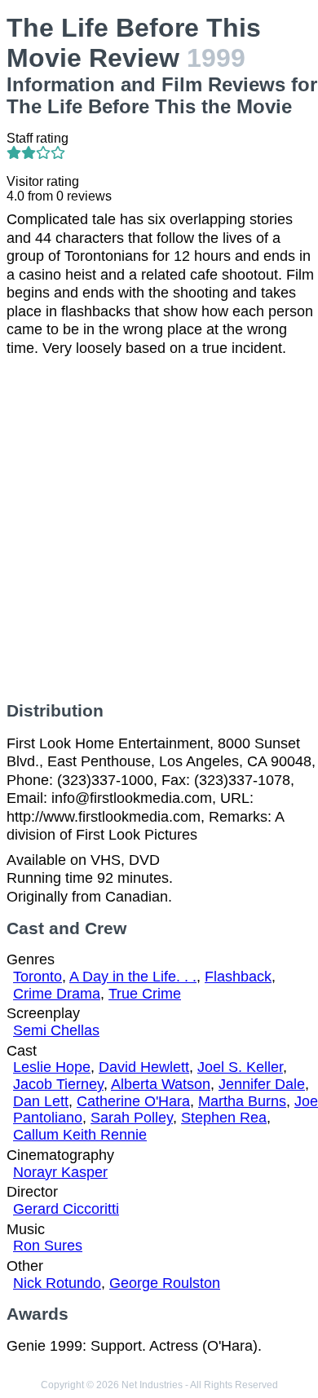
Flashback (238, 976)
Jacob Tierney (58, 1084)
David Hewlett (144, 1067)
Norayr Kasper (60, 1172)
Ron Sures (47, 1245)
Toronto (37, 976)
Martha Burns (242, 1101)
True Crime (144, 994)
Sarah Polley (132, 1117)
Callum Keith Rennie (80, 1135)
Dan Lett (40, 1101)
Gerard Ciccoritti (66, 1209)
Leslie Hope (52, 1067)
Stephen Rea (224, 1117)
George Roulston (164, 1283)
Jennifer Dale (262, 1084)
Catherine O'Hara (133, 1101)
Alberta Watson (160, 1084)
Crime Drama (56, 994)
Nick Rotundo (57, 1283)
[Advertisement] (159, 529)
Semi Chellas (56, 1030)
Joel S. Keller (240, 1067)
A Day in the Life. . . (133, 976)
